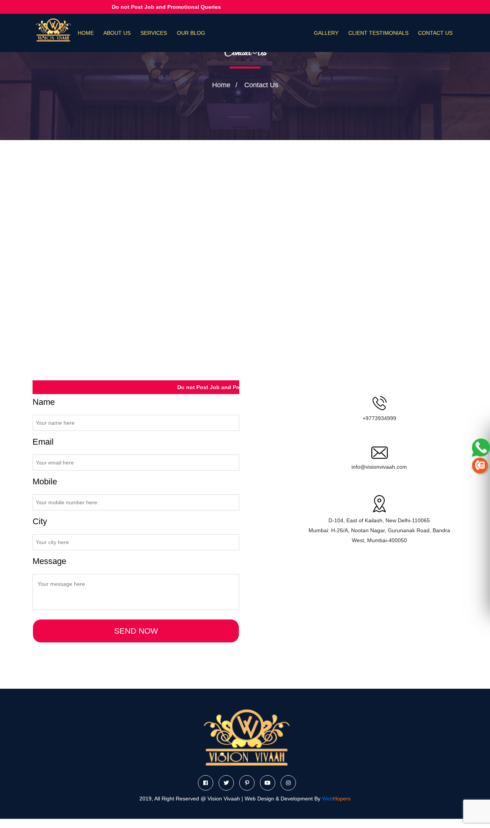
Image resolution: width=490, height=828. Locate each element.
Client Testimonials (378, 33)
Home (86, 33)
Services (153, 33)
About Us (117, 33)
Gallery (326, 33)
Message (49, 561)
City (40, 521)
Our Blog (191, 33)
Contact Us (435, 33)
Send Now (136, 630)
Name (44, 402)
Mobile (45, 481)
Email (43, 442)
